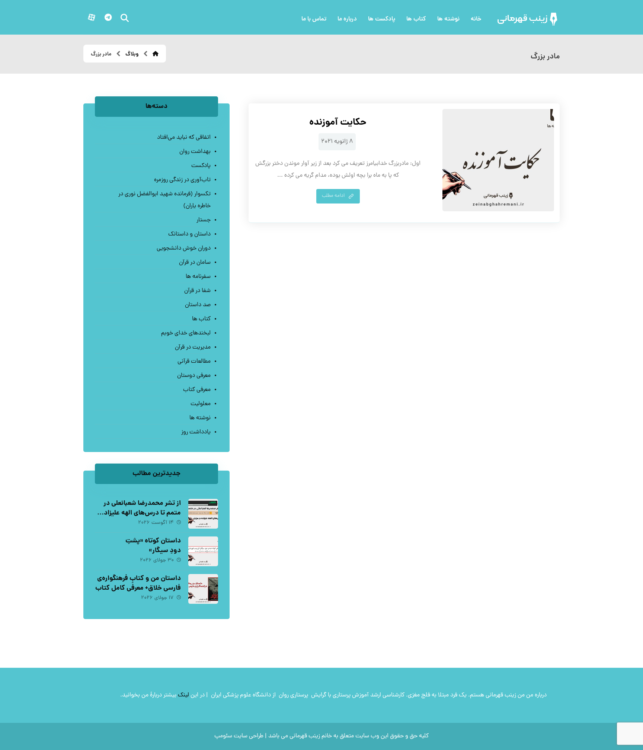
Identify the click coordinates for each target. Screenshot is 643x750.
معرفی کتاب (196, 389)
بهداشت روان (194, 151)
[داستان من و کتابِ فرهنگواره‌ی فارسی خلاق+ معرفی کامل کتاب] (203, 589)
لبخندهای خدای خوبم (185, 333)
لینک (183, 695)
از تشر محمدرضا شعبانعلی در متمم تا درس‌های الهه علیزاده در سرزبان (140, 513)
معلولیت (200, 404)
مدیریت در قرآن (192, 347)
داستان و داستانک (189, 234)
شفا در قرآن (197, 290)
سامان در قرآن (194, 262)
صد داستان (197, 305)
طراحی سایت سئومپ (238, 736)
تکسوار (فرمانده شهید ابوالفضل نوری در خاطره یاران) (164, 200)
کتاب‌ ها (201, 319)
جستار (203, 220)
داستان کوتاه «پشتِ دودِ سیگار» (153, 546)
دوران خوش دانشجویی (183, 248)
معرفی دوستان (193, 375)
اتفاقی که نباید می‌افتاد (183, 137)
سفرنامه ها (198, 276)
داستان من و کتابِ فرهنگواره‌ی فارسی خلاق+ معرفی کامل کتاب (138, 583)
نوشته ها (199, 418)
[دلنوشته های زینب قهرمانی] (528, 19)
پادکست (200, 165)
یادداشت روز (195, 432)
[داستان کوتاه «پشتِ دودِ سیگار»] (203, 551)
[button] (108, 17)
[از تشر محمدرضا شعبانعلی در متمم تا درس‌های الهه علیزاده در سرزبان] (203, 514)
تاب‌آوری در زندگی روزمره (182, 180)
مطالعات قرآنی (193, 361)
